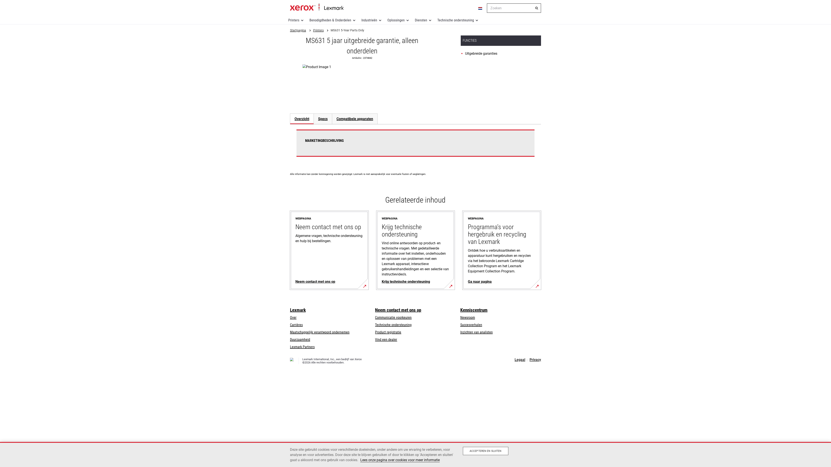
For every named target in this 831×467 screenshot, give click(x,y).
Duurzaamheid (300, 339)
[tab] (302, 119)
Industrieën (369, 20)
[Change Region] (480, 8)
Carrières (296, 325)
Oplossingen (396, 20)
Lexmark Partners (302, 347)
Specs (323, 119)
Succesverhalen (471, 325)
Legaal (520, 360)
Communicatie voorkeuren (393, 317)
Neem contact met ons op (398, 310)
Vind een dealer (386, 339)
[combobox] (514, 8)
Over (293, 317)
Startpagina (316, 7)
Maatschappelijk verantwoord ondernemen (319, 332)
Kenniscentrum (474, 310)
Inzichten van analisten (476, 332)
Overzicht (302, 119)
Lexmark (298, 310)
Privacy (535, 360)
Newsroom (467, 317)
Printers (293, 20)
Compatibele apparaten (355, 119)
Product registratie (388, 332)
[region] (415, 454)
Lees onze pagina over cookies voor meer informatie (400, 460)
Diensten (421, 20)
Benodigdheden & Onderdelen (330, 20)
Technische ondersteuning (455, 20)
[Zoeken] (536, 8)
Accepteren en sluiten (486, 451)
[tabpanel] (415, 145)
